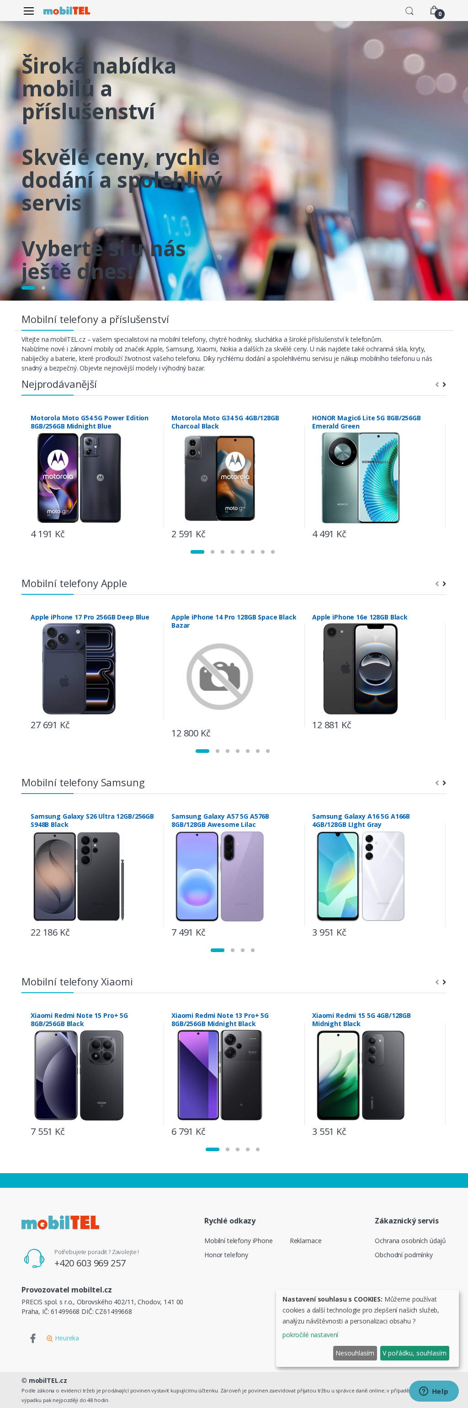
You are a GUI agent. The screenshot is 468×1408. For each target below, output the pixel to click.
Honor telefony (226, 1254)
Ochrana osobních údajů (410, 1240)
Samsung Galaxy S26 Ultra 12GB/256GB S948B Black (92, 820)
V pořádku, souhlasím (415, 1353)
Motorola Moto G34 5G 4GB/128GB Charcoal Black (225, 422)
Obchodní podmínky (404, 1254)
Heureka (66, 1338)
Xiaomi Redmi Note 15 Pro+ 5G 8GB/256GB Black (79, 1019)
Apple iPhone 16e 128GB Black (360, 617)
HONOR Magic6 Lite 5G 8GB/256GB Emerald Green (366, 422)
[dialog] (367, 1328)
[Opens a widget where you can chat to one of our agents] (434, 1392)
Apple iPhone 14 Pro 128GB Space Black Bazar (234, 621)
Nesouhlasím (354, 1353)
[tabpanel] (234, 161)
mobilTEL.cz (48, 1380)
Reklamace (306, 1240)
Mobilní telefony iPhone (238, 1240)
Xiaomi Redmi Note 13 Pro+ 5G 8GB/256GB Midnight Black (220, 1019)
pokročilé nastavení (310, 1334)
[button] (409, 10)
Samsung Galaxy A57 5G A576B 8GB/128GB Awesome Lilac (220, 820)
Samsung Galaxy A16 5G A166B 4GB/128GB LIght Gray (361, 820)
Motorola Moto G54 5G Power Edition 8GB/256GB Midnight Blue (90, 422)
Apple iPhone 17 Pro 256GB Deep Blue (90, 617)
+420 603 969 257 (90, 1263)
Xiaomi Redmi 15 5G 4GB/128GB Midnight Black (361, 1019)
